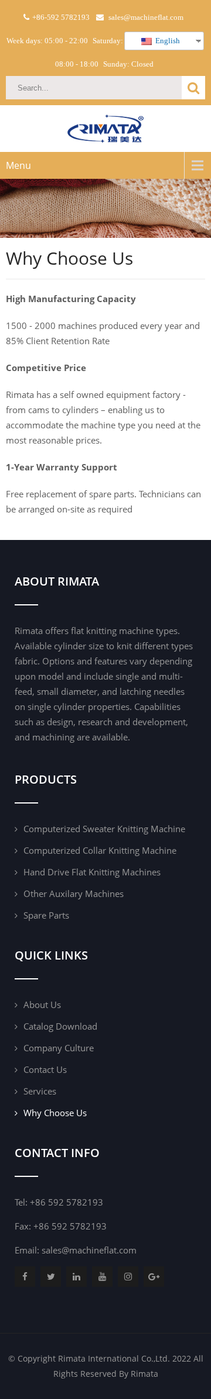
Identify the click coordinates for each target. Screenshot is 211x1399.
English (167, 40)
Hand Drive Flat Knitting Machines (92, 872)
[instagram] (128, 1276)
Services (39, 1091)
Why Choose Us (55, 1112)
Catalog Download (60, 1026)
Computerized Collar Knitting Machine (99, 850)
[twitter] (50, 1276)
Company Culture (58, 1048)
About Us (42, 1004)
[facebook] (25, 1276)
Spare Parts (46, 915)
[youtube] (102, 1276)
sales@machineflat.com (89, 1250)
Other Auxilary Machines (73, 893)
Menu (18, 165)
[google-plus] (154, 1276)
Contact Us (45, 1069)
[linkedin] (76, 1276)
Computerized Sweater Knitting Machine (104, 828)
